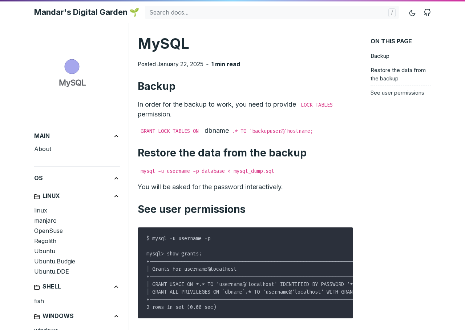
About (42, 148)
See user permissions (397, 93)
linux (40, 210)
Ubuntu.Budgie (54, 261)
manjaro (45, 220)
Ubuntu (44, 251)
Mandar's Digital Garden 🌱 (86, 12)
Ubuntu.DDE (51, 271)
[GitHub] (427, 12)
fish (39, 301)
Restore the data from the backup (398, 74)
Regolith (45, 240)
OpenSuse (48, 230)
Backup (380, 55)
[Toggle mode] (413, 12)
